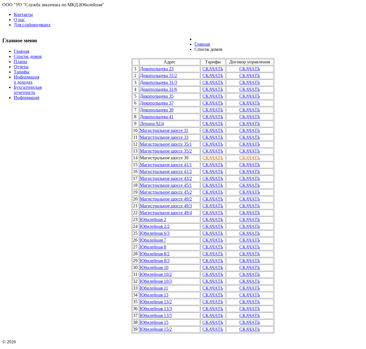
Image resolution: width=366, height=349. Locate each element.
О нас (19, 19)
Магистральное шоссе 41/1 (166, 164)
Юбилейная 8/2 (155, 253)
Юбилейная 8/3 (155, 260)
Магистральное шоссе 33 (164, 137)
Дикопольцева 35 (157, 96)
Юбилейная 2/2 (155, 226)
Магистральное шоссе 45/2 (166, 192)
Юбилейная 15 (154, 322)
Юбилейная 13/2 (156, 301)
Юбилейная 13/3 (156, 308)
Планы (20, 61)
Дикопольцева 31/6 (158, 89)
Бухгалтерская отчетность (28, 90)
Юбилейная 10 (154, 267)
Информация (26, 97)
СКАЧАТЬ (212, 68)
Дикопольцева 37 (157, 103)
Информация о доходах (26, 80)
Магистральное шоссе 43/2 (166, 178)
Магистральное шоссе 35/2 (166, 151)
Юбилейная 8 (153, 246)
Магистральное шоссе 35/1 (166, 144)
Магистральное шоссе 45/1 (166, 185)
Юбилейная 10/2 (156, 274)
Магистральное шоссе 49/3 (166, 205)
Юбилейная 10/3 (156, 281)
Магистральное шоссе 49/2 (166, 198)
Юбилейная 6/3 (155, 233)
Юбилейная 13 (154, 294)
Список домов (28, 56)
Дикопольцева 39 (157, 109)
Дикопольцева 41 (157, 116)
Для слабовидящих (32, 24)
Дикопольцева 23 (157, 68)
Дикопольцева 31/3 (158, 82)
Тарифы (21, 71)
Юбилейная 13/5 (156, 315)
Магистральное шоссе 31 (164, 130)
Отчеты (21, 66)
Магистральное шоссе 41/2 (166, 171)
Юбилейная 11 (154, 288)
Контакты (23, 14)
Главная (21, 51)
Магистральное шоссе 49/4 (166, 212)
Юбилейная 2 (153, 219)
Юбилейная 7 (153, 240)
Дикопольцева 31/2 (158, 75)
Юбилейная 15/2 (156, 329)
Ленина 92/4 (152, 123)
